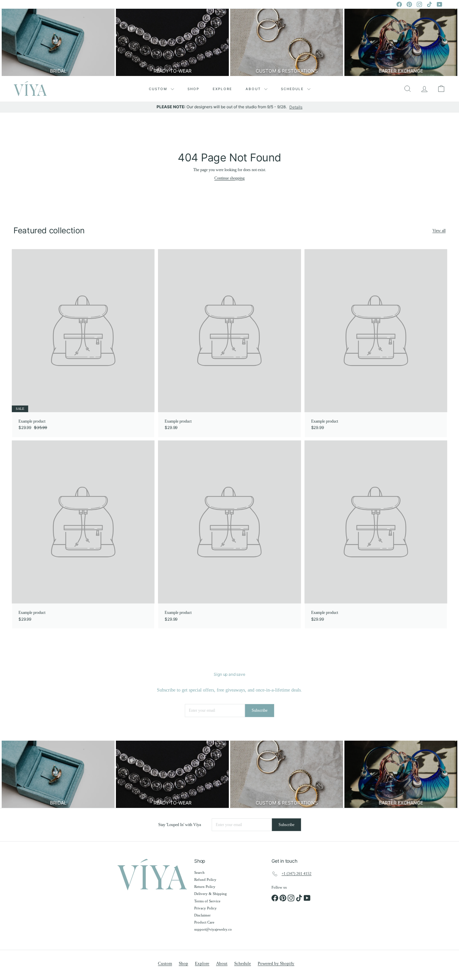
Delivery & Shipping (210, 894)
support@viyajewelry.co (213, 929)
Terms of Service (207, 901)
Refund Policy (205, 879)
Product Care (204, 922)
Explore (222, 89)
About (254, 89)
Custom (159, 89)
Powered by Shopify (276, 963)
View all (439, 230)
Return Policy (204, 887)
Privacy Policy (205, 908)
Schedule (293, 89)
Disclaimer (202, 915)
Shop (193, 89)
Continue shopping (229, 178)
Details (295, 107)
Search (199, 872)
